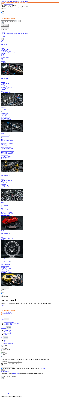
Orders (26, 33)
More (2, 338)
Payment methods (20, 33)
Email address (4, 363)
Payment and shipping (9, 322)
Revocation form (8, 324)
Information (3, 328)
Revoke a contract (5, 371)
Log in (2, 30)
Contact (6, 341)
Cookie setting (7, 331)
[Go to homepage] (8, 19)
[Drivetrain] (12, 285)
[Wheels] (12, 257)
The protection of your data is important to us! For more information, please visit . (24, 368)
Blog (5, 340)
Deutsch (2, 11)
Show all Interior (5, 175)
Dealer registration (8, 343)
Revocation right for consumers (11, 323)
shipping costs (15, 373)
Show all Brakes (4, 205)
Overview (3, 33)
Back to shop (4, 305)
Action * (3, 361)
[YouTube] (4, 317)
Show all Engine (5, 78)
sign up (3, 32)
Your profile (8, 33)
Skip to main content (5, 1)
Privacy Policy (43, 368)
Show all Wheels (5, 233)
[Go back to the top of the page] (2, 378)
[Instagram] (3, 317)
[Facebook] (1, 317)
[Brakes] (12, 229)
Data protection (7, 333)
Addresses (13, 33)
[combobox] (7, 21)
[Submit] (2, 365)
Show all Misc (4, 44)
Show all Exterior (5, 136)
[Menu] (2, 39)
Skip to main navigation (22, 1)
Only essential (4, 396)
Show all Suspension (6, 109)
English (2, 14)
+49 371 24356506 (8, 4)
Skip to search (13, 1)
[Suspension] (12, 131)
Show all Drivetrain (5, 261)
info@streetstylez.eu (7, 313)
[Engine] (12, 105)
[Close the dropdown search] (19, 21)
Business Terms (7, 330)
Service (2, 319)
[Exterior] (12, 171)
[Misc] (12, 74)
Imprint (6, 334)
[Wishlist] (1, 35)
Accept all (19, 396)
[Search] (15, 21)
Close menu (5, 28)
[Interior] (12, 201)
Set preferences (12, 396)
